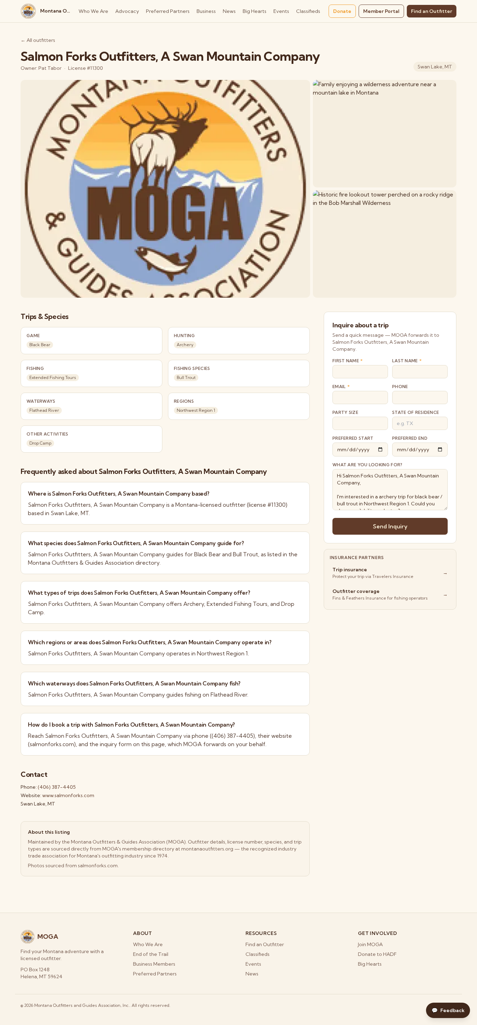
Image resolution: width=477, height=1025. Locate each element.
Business (206, 11)
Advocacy (127, 11)
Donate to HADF (377, 954)
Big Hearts (254, 11)
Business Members (154, 964)
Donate (342, 11)
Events (281, 11)
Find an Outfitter (431, 11)
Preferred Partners (168, 11)
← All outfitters (38, 40)
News (229, 11)
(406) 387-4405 (57, 787)
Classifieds (308, 11)
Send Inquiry (390, 526)
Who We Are (93, 11)
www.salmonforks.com (68, 795)
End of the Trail (150, 954)
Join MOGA (370, 944)
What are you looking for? (367, 464)
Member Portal (381, 11)
